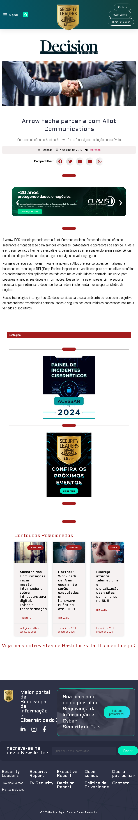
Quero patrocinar (123, 774)
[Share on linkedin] (80, 161)
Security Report (38, 774)
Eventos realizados (13, 790)
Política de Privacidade (97, 785)
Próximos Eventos (12, 783)
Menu (12, 15)
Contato (121, 783)
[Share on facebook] (60, 161)
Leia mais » (25, 618)
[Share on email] (90, 161)
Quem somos (91, 774)
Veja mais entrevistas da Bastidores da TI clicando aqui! (68, 646)
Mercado (95, 150)
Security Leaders (11, 774)
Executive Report (67, 774)
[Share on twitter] (70, 161)
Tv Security (41, 783)
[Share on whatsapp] (100, 161)
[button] (122, 7)
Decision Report (66, 785)
